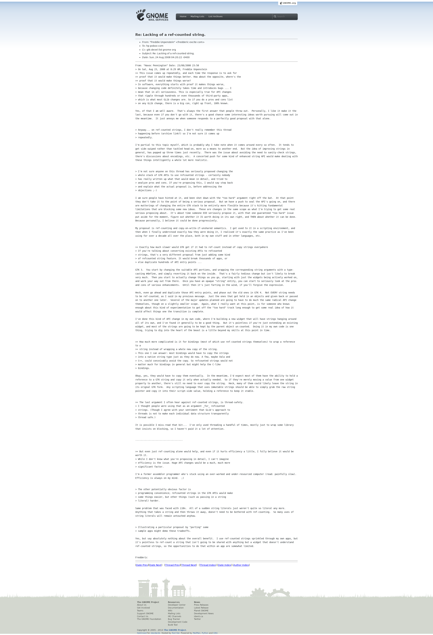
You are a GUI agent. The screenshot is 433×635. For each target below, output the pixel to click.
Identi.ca (198, 616)
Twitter (197, 619)
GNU (215, 633)
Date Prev (142, 565)
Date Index (224, 565)
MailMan (196, 633)
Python (205, 633)
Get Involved (143, 608)
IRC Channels (174, 616)
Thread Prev (172, 565)
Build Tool (172, 625)
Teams (140, 610)
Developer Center (177, 605)
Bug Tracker (174, 619)
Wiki (170, 610)
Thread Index (208, 565)
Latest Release (201, 608)
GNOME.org (289, 3)
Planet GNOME (201, 610)
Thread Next (188, 565)
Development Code (177, 622)
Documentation (176, 608)
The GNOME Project (148, 602)
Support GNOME (145, 613)
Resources (174, 602)
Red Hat (175, 633)
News (197, 602)
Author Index (241, 565)
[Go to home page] (157, 22)
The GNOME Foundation (149, 619)
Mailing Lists (197, 16)
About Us (141, 605)
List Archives (216, 16)
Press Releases (201, 605)
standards (155, 633)
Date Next (155, 565)
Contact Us (142, 616)
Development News (204, 613)
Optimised (142, 633)
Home (183, 16)
